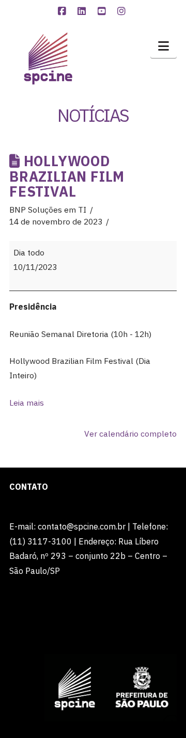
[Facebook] (63, 11)
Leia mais (26, 402)
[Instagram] (123, 11)
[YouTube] (103, 11)
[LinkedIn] (83, 11)
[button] (163, 46)
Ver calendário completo (130, 433)
